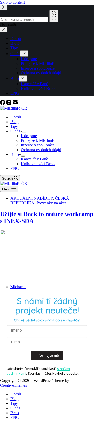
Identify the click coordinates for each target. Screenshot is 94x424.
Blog (14, 121)
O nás (15, 131)
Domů (15, 117)
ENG (14, 168)
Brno (14, 154)
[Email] (15, 103)
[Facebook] (3, 103)
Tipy (14, 126)
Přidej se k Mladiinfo (38, 140)
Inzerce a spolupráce (38, 145)
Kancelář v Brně (34, 159)
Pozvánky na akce (52, 203)
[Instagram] (9, 103)
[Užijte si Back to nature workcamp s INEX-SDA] (24, 278)
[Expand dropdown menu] (24, 132)
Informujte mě (47, 355)
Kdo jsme (29, 135)
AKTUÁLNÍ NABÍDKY (31, 198)
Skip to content (12, 2)
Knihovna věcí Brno (38, 163)
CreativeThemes (13, 385)
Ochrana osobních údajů (41, 149)
